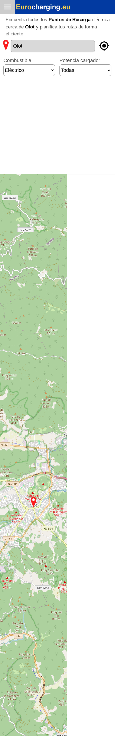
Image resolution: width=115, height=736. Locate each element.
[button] (33, 502)
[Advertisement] (56, 127)
